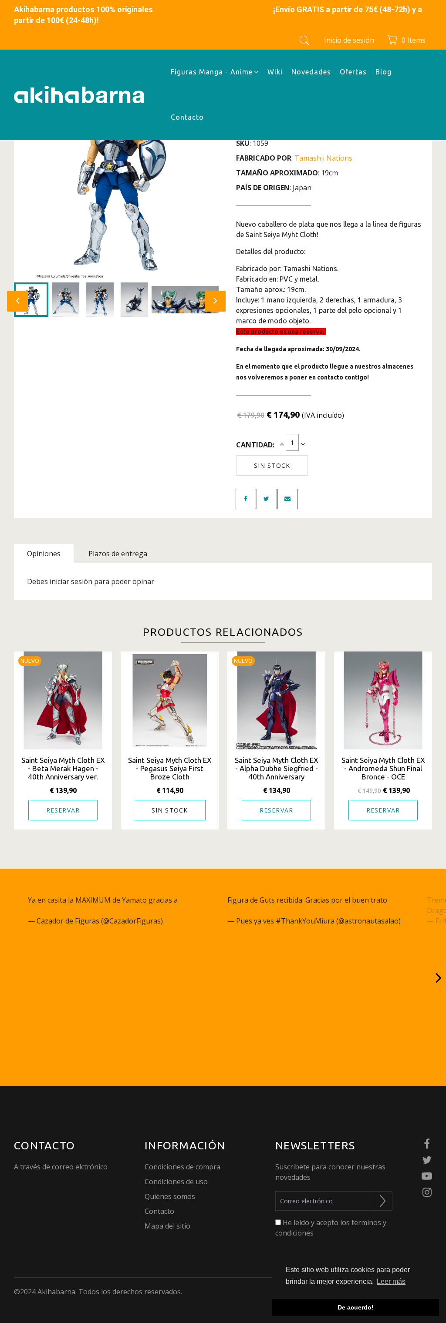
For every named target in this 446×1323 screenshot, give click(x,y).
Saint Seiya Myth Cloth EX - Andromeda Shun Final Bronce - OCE (383, 768)
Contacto (187, 117)
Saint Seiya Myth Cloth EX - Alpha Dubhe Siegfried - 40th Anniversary (276, 768)
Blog (383, 72)
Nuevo (29, 661)
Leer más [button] (391, 1281)
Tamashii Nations (323, 158)
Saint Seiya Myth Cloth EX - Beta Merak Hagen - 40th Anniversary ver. (63, 768)
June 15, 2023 (186, 921)
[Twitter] (427, 1160)
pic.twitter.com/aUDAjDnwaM (320, 910)
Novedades (311, 72)
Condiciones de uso (176, 1181)
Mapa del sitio (167, 1226)
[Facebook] (427, 1144)
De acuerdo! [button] (356, 1307)
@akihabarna (49, 910)
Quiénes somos (170, 1196)
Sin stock (272, 465)
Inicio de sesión (349, 40)
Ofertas (353, 72)
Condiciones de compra (182, 1167)
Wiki (275, 72)
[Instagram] (427, 1193)
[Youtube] (427, 1176)
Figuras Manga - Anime (212, 72)
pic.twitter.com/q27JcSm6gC (117, 910)
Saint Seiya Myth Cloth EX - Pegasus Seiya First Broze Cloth (170, 768)
